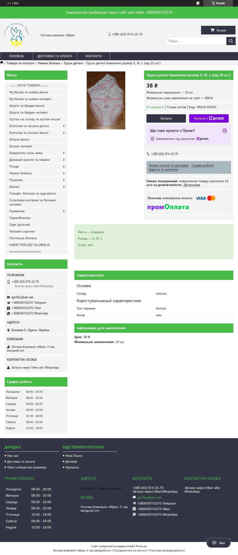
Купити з (201, 118)
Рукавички (17, 211)
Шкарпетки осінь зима (26, 153)
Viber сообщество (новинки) (26, 467)
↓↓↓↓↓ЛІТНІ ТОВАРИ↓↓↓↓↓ (28, 85)
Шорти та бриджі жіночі (26, 106)
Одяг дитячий (19, 224)
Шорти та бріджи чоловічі (28, 112)
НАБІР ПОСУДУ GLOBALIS (29, 245)
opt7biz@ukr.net (22, 297)
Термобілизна (19, 218)
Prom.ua (141, 546)
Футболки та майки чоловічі (30, 99)
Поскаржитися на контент (130, 550)
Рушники (16, 180)
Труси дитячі (73, 63)
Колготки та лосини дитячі (29, 126)
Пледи (14, 166)
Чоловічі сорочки (22, 231)
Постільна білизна (23, 238)
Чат (222, 543)
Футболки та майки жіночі (28, 92)
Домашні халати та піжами (29, 159)
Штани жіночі (19, 139)
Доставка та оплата (55, 56)
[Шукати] (231, 41)
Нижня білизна (49, 63)
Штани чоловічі (20, 146)
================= (25, 251)
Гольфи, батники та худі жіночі (32, 193)
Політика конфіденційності (167, 550)
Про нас (12, 455)
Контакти (94, 56)
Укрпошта (72, 467)
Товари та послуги (20, 63)
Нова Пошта (73, 455)
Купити (166, 118)
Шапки (14, 186)
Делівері (71, 461)
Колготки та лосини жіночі (28, 133)
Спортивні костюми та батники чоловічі (32, 202)
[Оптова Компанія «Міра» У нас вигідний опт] (16, 48)
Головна (16, 56)
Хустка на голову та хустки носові (34, 119)
